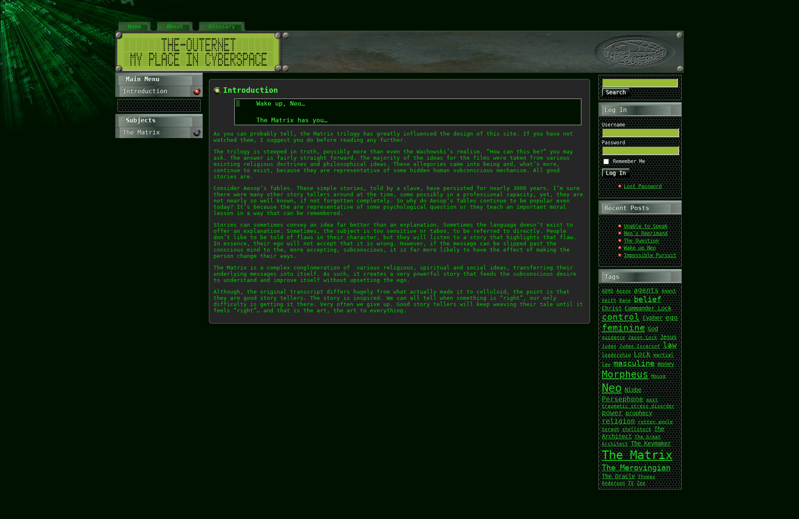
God (653, 328)
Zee (641, 483)
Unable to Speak (645, 226)
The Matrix (637, 455)
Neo (612, 387)
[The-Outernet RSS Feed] (389, 509)
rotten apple (655, 422)
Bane (625, 300)
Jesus (668, 337)
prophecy (638, 413)
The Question (641, 241)
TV (631, 483)
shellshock (636, 429)
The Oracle (618, 476)
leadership (616, 355)
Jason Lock (642, 337)
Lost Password (643, 186)
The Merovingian (636, 467)
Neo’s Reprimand (645, 233)
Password (613, 143)
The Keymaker (651, 443)
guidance (613, 337)
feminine (623, 328)
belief (647, 299)
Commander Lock (648, 308)
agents (646, 290)
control (621, 317)
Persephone (622, 399)
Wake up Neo (640, 248)
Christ (612, 308)
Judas (609, 346)
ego (671, 317)
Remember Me (629, 161)
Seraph (610, 429)
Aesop (623, 291)
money (666, 364)
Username (613, 125)
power (612, 413)
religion (618, 421)
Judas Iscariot (639, 346)
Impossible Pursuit (650, 255)
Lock (642, 354)
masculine (634, 363)
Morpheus (625, 374)
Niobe (633, 389)
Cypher (653, 317)
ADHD (607, 291)
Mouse (658, 376)
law (670, 345)
